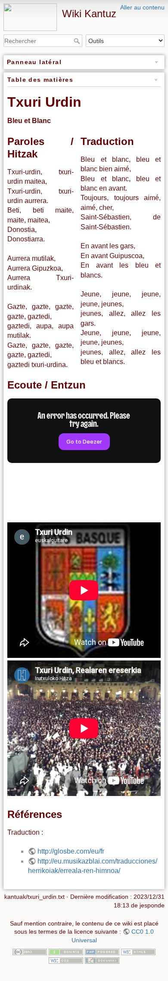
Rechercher (78, 41)
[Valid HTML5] (138, 951)
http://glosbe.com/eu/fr (70, 851)
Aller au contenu (142, 7)
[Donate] (66, 951)
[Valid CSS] (66, 959)
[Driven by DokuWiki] (102, 959)
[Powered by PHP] (102, 951)
